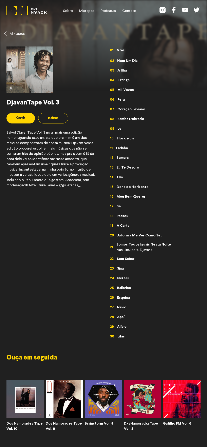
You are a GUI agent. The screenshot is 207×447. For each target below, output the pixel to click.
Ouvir (20, 118)
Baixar (53, 118)
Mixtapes (86, 11)
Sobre (68, 11)
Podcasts (108, 11)
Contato (129, 11)
